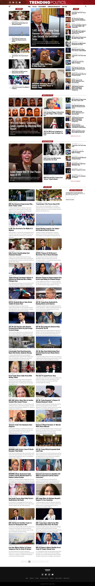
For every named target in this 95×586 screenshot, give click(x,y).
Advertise (32, 578)
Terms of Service (58, 578)
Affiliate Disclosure (44, 578)
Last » (47, 561)
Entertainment (42, 6)
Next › (42, 561)
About (27, 578)
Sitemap (37, 578)
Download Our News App (54, 6)
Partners (52, 578)
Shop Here (64, 6)
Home (29, 6)
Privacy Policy (66, 578)
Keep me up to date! (70, 199)
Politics (34, 6)
